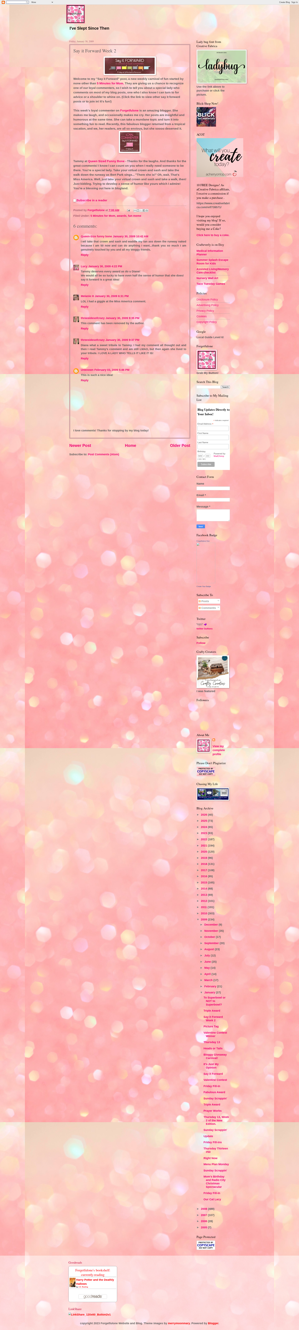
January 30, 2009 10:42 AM (130, 236)
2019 (204, 857)
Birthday (201, 451)
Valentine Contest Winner (215, 1034)
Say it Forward (213, 1073)
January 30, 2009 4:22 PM (105, 266)
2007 (204, 1215)
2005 (204, 1227)
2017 (204, 870)
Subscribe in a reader (92, 200)
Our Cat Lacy (212, 1199)
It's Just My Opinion (211, 1065)
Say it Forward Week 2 (213, 1018)
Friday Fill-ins (213, 1142)
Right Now (210, 1158)
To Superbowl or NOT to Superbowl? (214, 1001)
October (210, 936)
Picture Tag (211, 1026)
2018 (204, 864)
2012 (204, 900)
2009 (204, 919)
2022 (204, 839)
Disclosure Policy (207, 299)
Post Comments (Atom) (103, 454)
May (207, 967)
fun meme (134, 215)
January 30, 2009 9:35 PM (122, 318)
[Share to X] (140, 210)
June (208, 961)
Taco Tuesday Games (211, 283)
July (207, 955)
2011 (204, 907)
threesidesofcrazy (93, 318)
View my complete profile (219, 750)
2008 (204, 1208)
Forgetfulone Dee (203, 541)
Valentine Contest (215, 1079)
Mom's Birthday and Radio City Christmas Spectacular (214, 1181)
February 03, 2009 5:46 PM (111, 369)
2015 (204, 882)
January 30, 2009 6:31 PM (112, 296)
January (210, 992)
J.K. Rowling (83, 1287)
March (208, 980)
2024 (204, 827)
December (211, 924)
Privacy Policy (205, 310)
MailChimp (219, 456)
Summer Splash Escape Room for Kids (212, 261)
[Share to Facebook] (143, 210)
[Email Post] (128, 210)
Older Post (180, 445)
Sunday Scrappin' (215, 1098)
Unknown (87, 369)
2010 (204, 913)
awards (121, 215)
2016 (204, 876)
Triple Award (212, 1010)
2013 (204, 894)
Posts (205, 601)
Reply (84, 254)
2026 (204, 814)
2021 (204, 845)
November (211, 930)
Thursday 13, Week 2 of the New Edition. (216, 1120)
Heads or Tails (213, 1048)
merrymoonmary (179, 1323)
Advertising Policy (208, 305)
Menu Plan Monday (216, 1164)
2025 (204, 820)
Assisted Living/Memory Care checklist (213, 270)
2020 (204, 851)
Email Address (205, 423)
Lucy (84, 266)
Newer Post (80, 445)
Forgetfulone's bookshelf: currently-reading (92, 1272)
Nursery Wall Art (207, 278)
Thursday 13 (212, 1042)
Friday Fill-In (212, 1086)
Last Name (202, 442)
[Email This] (135, 210)
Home (130, 445)
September (212, 943)
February (210, 986)
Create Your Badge (204, 586)
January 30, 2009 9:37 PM (122, 339)
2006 (204, 1221)
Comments (208, 607)
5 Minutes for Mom (102, 215)
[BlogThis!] (138, 210)
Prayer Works (213, 1110)
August (209, 949)
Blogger (213, 1323)
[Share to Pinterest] (146, 210)
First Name (202, 433)
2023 (204, 833)
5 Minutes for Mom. (111, 83)
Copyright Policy (207, 322)
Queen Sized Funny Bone (106, 161)
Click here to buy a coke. (213, 235)
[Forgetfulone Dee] (206, 582)
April (207, 974)
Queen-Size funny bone (96, 236)
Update (208, 1136)
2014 (204, 888)
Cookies (202, 316)
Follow (201, 643)
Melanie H (87, 296)
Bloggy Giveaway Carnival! (215, 1056)
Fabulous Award (214, 1092)
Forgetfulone (129, 110)
